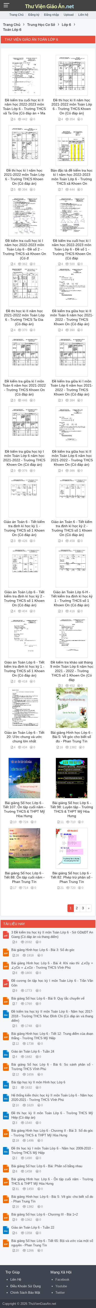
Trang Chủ (16, 15)
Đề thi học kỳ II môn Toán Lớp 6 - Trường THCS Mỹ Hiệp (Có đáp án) (52, 1115)
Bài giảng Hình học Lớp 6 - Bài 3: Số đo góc (43, 950)
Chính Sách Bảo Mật (25, 1292)
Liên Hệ (15, 1279)
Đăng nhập (51, 15)
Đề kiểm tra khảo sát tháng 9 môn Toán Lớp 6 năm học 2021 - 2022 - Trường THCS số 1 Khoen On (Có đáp (71, 671)
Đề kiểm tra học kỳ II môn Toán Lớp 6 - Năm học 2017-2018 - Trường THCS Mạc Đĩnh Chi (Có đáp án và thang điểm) (52, 1016)
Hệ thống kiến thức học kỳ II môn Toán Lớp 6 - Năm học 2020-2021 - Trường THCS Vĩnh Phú (52, 1097)
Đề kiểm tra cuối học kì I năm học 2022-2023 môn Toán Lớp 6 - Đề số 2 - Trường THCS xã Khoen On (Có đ (24, 249)
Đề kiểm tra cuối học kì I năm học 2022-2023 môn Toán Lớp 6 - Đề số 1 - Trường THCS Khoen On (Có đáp (71, 249)
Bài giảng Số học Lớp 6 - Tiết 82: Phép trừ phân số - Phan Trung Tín (72, 877)
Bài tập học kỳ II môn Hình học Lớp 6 (38, 1082)
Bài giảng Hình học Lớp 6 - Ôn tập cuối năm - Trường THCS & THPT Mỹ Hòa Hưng (52, 1181)
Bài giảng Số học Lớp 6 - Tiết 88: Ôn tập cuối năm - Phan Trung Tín (24, 877)
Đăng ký (33, 15)
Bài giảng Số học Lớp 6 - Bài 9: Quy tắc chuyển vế (47, 998)
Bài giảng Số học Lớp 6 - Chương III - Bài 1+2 (44, 1214)
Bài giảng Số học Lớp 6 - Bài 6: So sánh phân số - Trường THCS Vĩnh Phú (52, 1067)
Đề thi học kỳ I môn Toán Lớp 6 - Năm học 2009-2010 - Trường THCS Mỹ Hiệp (52, 1151)
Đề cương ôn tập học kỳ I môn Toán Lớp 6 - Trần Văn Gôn (52, 983)
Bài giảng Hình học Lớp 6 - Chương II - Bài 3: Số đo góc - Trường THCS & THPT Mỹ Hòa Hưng (52, 1133)
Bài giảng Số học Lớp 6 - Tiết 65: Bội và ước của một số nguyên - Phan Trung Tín (52, 1243)
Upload (69, 15)
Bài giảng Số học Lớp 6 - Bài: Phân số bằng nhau (46, 1166)
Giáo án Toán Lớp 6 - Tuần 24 (32, 1051)
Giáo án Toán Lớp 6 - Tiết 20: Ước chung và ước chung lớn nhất (24, 737)
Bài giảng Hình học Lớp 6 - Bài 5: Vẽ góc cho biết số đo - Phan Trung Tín (72, 737)
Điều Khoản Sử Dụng (25, 1286)
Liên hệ (83, 15)
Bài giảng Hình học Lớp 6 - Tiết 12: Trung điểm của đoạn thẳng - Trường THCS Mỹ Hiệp (52, 1036)
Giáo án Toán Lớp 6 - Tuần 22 (32, 1227)
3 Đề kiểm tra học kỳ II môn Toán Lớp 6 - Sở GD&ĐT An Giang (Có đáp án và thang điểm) (52, 935)
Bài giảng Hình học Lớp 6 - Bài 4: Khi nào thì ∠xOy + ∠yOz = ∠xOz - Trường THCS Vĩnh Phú (52, 965)
